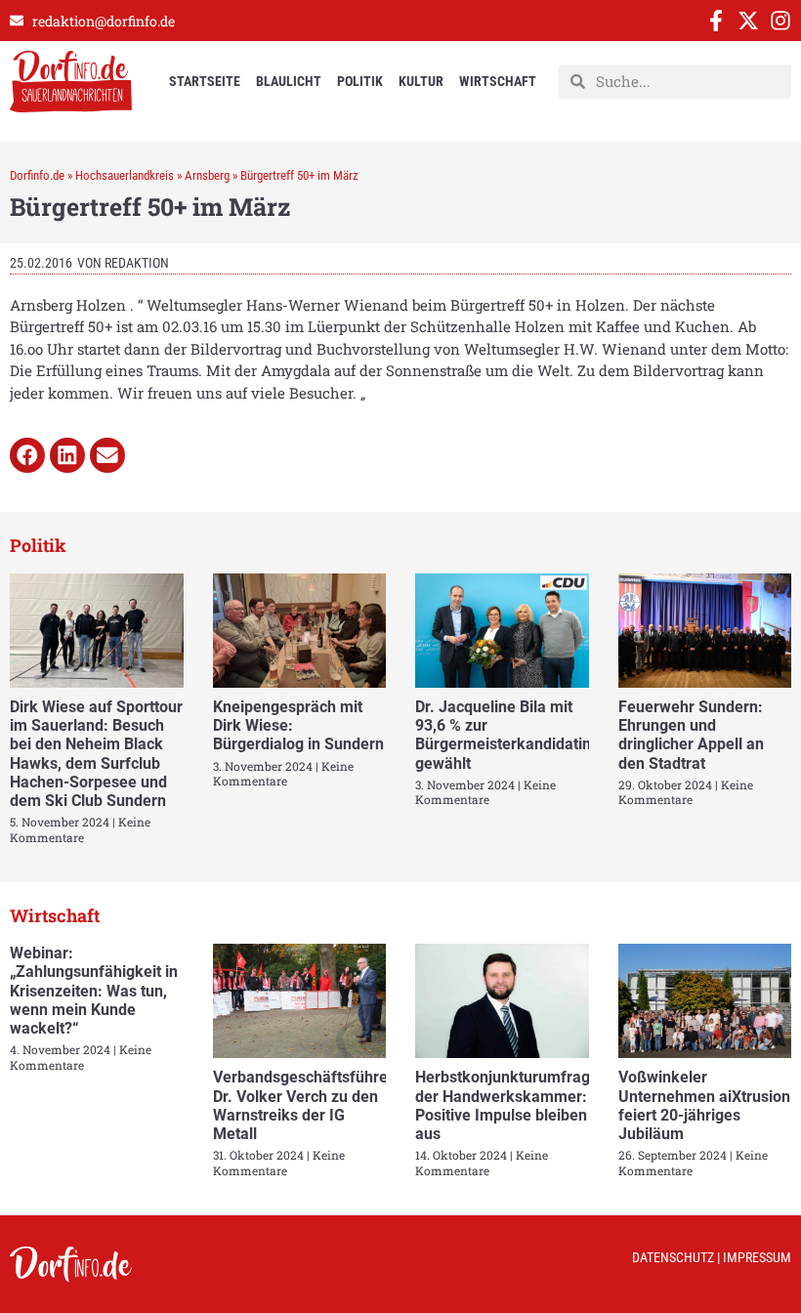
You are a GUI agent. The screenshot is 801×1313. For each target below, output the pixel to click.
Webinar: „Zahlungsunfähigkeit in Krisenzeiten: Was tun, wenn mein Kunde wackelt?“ (94, 991)
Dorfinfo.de (37, 175)
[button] (27, 455)
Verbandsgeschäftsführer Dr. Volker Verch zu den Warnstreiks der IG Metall (303, 1105)
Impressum (757, 1257)
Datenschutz (673, 1257)
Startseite (204, 81)
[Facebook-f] (716, 20)
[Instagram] (780, 20)
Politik (360, 81)
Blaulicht (288, 81)
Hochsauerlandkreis (124, 175)
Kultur (421, 81)
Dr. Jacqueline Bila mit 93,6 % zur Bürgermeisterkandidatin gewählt (503, 735)
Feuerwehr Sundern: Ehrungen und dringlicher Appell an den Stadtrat (691, 735)
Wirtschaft (497, 81)
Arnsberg (207, 175)
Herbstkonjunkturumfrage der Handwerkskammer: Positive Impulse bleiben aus (507, 1105)
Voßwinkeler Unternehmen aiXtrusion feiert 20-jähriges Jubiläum (704, 1105)
